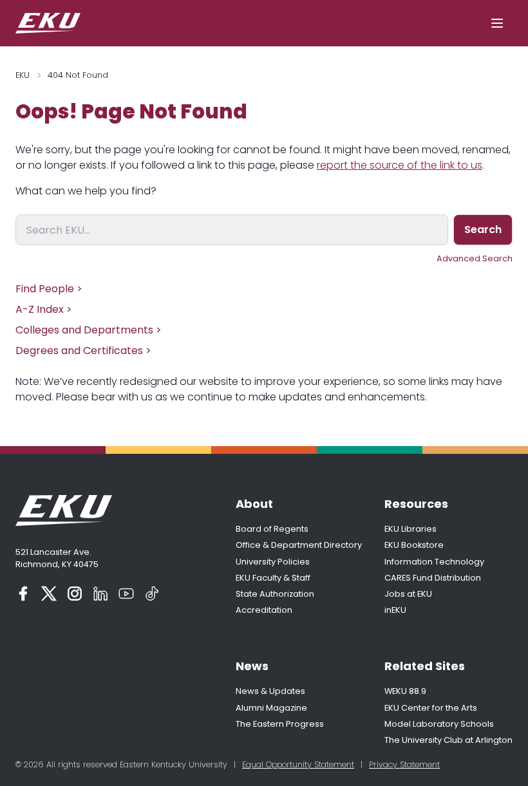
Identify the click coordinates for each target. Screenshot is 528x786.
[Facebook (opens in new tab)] (23, 593)
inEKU (395, 609)
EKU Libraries (410, 528)
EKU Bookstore (414, 544)
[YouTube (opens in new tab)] (126, 593)
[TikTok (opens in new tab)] (152, 593)
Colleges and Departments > (88, 330)
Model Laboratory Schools (439, 723)
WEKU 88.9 (405, 691)
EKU (22, 75)
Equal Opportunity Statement (298, 764)
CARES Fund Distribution (432, 577)
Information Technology (434, 561)
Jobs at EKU (408, 593)
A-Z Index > (43, 309)
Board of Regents (272, 528)
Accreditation (264, 609)
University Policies (273, 561)
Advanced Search (475, 258)
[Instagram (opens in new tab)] (74, 593)
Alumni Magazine (271, 707)
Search (483, 229)
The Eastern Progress (280, 723)
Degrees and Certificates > (83, 350)
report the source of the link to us (399, 165)
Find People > (48, 288)
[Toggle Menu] (497, 23)
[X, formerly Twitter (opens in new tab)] (49, 593)
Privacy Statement (404, 764)
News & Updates (270, 691)
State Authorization (275, 593)
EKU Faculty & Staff (273, 577)
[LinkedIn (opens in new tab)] (100, 593)
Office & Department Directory (299, 544)
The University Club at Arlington (448, 740)
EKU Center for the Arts (430, 707)
